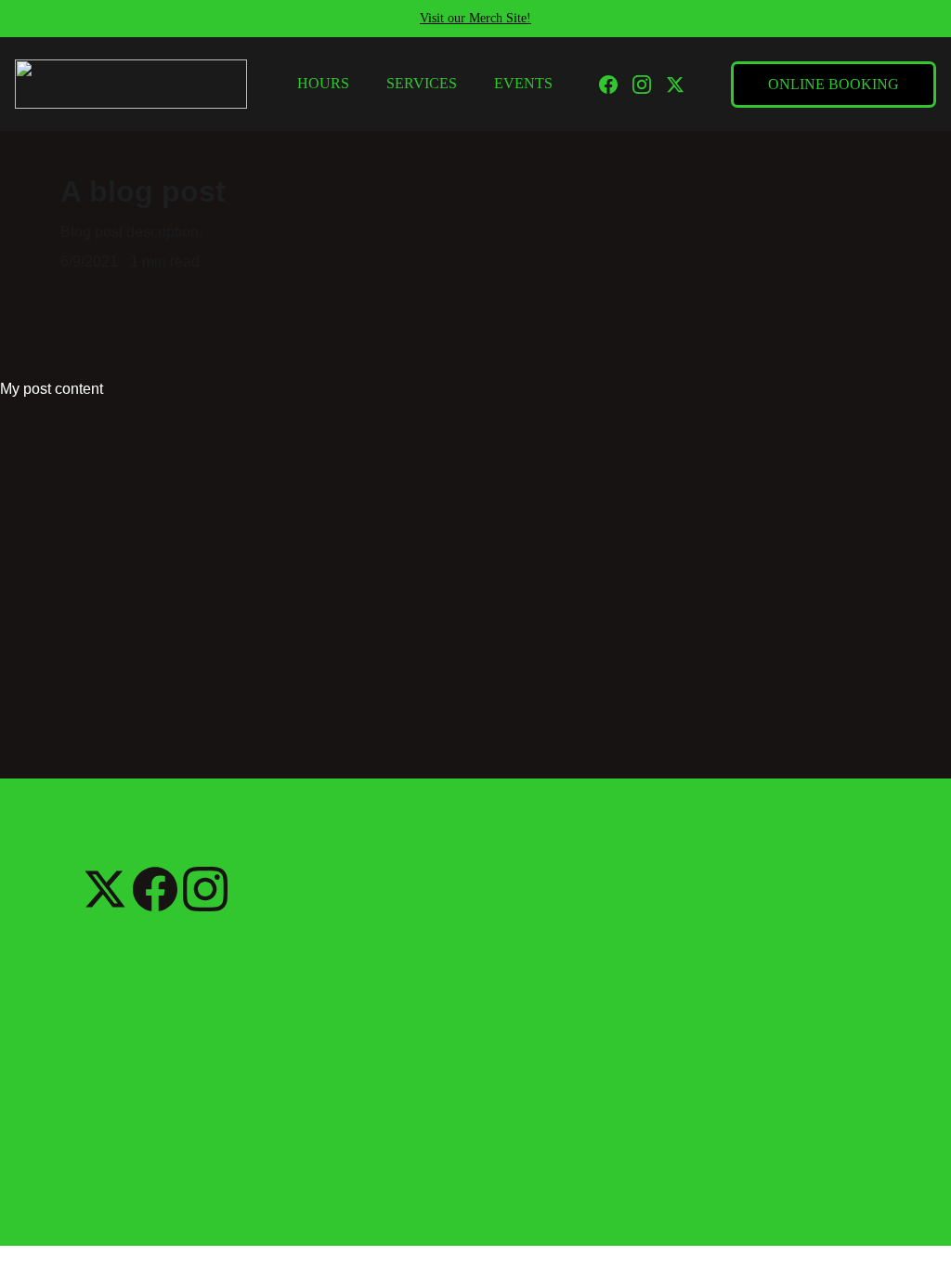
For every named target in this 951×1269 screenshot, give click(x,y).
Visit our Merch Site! (475, 18)
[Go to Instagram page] (649, 84)
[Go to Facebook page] (615, 84)
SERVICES (421, 83)
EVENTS (523, 83)
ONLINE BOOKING (833, 84)
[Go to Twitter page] (675, 84)
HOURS (323, 83)
